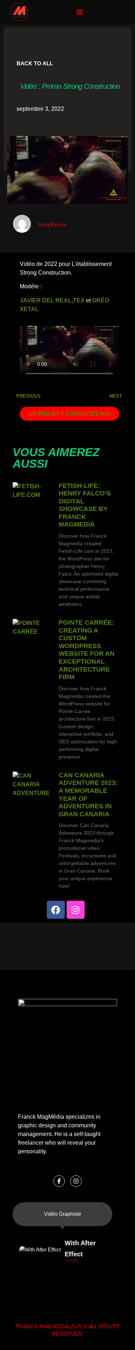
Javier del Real (46, 300)
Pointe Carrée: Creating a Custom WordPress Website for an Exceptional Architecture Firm (86, 650)
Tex (79, 300)
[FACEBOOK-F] (59, 1181)
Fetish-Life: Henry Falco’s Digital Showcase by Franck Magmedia (85, 505)
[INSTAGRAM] (76, 910)
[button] (79, 11)
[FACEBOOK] (56, 910)
